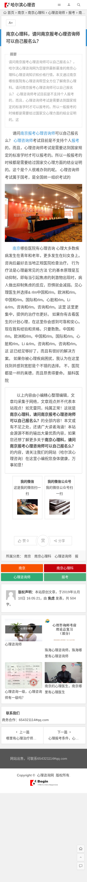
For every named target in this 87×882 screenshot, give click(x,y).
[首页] (81, 849)
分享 (61, 541)
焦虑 (51, 598)
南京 (21, 13)
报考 (71, 13)
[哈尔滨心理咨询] (43, 785)
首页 (10, 13)
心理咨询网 (45, 775)
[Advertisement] (43, 836)
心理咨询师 (56, 13)
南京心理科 (36, 13)
